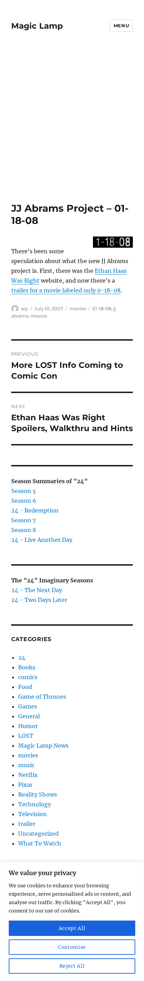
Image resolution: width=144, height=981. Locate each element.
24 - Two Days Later (39, 599)
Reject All (72, 966)
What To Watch (39, 843)
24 (21, 657)
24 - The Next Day (36, 590)
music (26, 765)
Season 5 (23, 490)
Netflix (28, 774)
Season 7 (23, 520)
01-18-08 (101, 308)
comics (27, 677)
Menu (121, 25)
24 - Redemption (35, 510)
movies (78, 308)
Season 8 (23, 529)
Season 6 (23, 500)
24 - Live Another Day (41, 539)
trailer (26, 823)
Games (27, 706)
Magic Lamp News (43, 745)
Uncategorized (38, 833)
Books (26, 667)
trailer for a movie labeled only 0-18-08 (66, 290)
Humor (28, 725)
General (29, 716)
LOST (25, 735)
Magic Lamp (37, 26)
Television (32, 814)
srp (24, 308)
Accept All (72, 928)
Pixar (25, 784)
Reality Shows (37, 794)
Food (25, 686)
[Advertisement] (72, 127)
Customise (72, 947)
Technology (34, 804)
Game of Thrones (42, 696)
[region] (72, 921)
